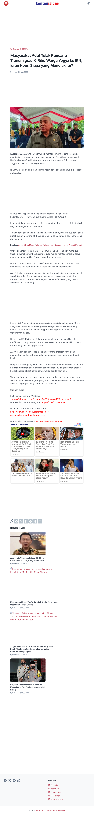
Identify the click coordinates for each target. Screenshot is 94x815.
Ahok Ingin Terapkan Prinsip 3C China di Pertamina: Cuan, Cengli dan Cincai (27, 559)
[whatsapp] (26, 521)
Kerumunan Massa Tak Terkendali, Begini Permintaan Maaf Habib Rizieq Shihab (34, 603)
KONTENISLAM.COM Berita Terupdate (50, 810)
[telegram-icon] (14, 780)
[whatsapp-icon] (18, 780)
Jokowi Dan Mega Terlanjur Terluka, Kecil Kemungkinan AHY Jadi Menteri (50, 245)
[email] (40, 521)
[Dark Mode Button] (88, 3)
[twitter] (21, 521)
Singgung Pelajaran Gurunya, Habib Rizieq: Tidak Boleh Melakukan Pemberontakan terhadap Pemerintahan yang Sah (32, 649)
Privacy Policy (56, 799)
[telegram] (30, 521)
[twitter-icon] (9, 780)
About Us (54, 789)
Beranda (54, 785)
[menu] (6, 3)
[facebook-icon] (5, 780)
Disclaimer (55, 796)
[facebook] (16, 521)
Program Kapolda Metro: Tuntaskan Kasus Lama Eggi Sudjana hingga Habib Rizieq (27, 687)
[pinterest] (35, 521)
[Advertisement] (47, 27)
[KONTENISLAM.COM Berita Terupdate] (47, 3)
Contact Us (55, 792)
